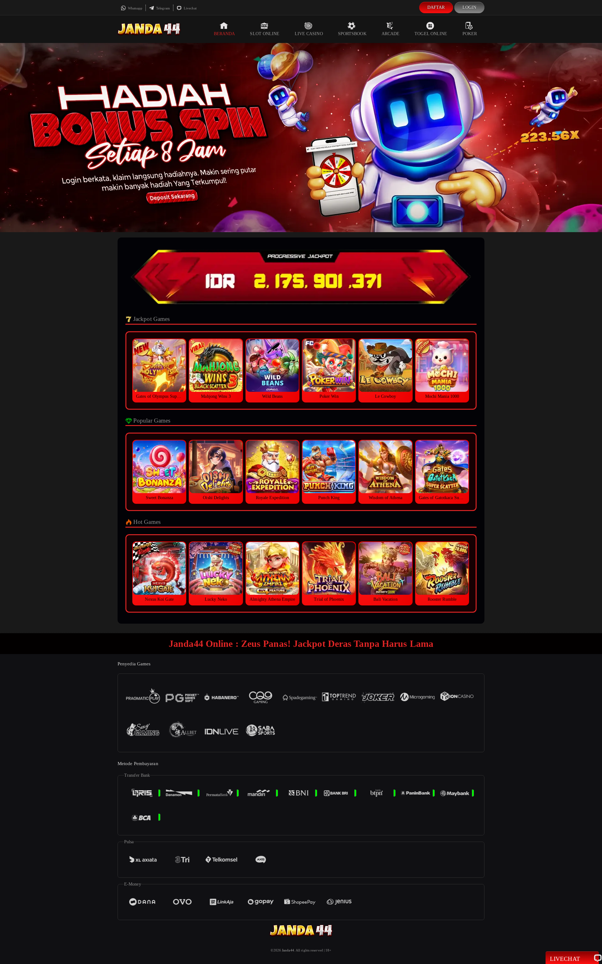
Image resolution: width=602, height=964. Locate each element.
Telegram (162, 8)
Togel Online (431, 33)
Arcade (391, 33)
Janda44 (288, 950)
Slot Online (264, 33)
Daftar (436, 7)
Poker (469, 33)
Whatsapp (134, 8)
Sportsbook (352, 33)
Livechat (190, 8)
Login (469, 7)
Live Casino (309, 33)
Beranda (224, 33)
